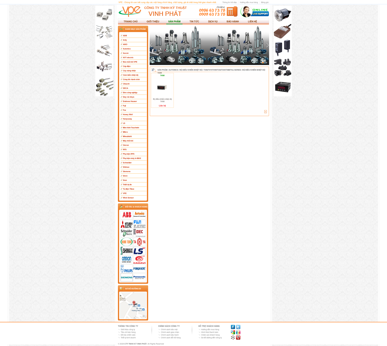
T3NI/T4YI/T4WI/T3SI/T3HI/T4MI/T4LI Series (222, 69)
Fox (124, 110)
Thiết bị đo (127, 184)
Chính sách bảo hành (170, 334)
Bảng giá (264, 2)
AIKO (125, 44)
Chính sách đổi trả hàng (171, 337)
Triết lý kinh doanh (128, 337)
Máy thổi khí (128, 140)
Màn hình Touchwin (131, 127)
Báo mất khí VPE (130, 61)
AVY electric (128, 57)
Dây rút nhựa (128, 96)
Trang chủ (131, 21)
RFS (125, 149)
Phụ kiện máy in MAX (132, 158)
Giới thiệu (153, 21)
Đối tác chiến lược (128, 334)
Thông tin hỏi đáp (229, 2)
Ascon (125, 53)
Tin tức (194, 21)
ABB (125, 35)
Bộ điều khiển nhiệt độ (191, 69)
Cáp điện (126, 66)
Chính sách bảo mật (169, 329)
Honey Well (128, 114)
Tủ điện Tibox (128, 189)
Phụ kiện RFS (128, 153)
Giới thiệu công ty (128, 329)
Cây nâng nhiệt (129, 70)
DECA (125, 88)
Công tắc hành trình (131, 79)
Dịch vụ (213, 21)
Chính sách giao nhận (170, 332)
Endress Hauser (130, 101)
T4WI (162, 75)
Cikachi (126, 83)
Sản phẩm (174, 21)
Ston (125, 180)
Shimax (126, 167)
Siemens (126, 171)
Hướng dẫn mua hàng (249, 2)
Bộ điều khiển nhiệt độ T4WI (162, 100)
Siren (125, 175)
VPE (125, 193)
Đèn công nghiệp (130, 92)
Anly (125, 40)
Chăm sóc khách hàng (210, 334)
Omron (126, 145)
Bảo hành (233, 21)
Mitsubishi (127, 136)
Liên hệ (252, 21)
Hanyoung (127, 118)
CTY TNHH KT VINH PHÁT (135, 343)
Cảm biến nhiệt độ (130, 75)
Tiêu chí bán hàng (128, 332)
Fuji (124, 105)
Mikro (125, 132)
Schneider (127, 162)
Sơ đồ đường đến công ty (211, 337)
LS (124, 123)
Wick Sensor (128, 197)
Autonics (127, 48)
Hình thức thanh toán (209, 332)
